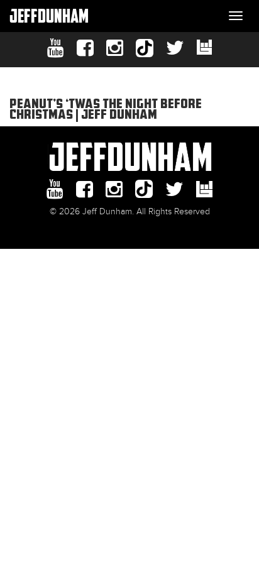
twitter (175, 48)
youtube (55, 48)
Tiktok (144, 48)
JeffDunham (49, 15)
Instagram (114, 48)
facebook (85, 48)
